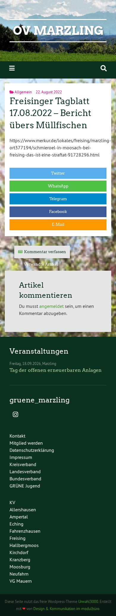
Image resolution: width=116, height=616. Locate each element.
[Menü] (12, 68)
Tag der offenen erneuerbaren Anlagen (56, 370)
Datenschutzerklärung (32, 450)
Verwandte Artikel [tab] (41, 264)
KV (12, 502)
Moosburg (20, 567)
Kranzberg (20, 559)
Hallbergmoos (24, 545)
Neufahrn (19, 574)
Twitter (58, 173)
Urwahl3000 (88, 601)
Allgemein (23, 92)
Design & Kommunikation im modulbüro (66, 608)
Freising (18, 538)
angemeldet (51, 306)
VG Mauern (21, 581)
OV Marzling (58, 30)
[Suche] (104, 68)
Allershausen (23, 509)
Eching (16, 524)
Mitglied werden (26, 443)
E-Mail (58, 224)
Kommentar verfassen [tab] (45, 252)
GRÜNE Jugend (25, 486)
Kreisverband (23, 464)
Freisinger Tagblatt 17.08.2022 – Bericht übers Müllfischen (50, 113)
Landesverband (25, 471)
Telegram (58, 199)
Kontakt (17, 436)
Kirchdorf (19, 552)
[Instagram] (15, 415)
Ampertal (19, 517)
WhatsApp (58, 186)
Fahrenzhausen (25, 531)
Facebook (58, 211)
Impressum (21, 457)
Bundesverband (25, 479)
